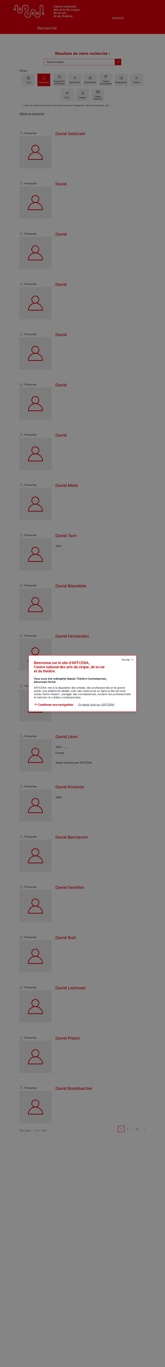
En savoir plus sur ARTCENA (96, 704)
